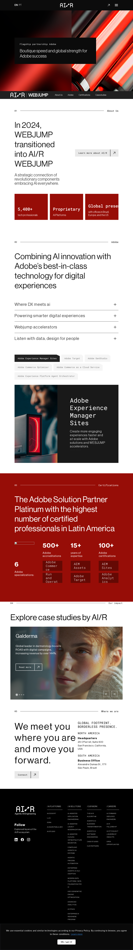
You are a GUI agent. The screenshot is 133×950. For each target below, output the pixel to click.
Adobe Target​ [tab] (72, 358)
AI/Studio (51, 831)
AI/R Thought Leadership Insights (112, 834)
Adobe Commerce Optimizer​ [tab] (33, 367)
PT (20, 5)
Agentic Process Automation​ (73, 860)
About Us (58, 95)
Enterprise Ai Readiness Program (73, 916)
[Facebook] (22, 839)
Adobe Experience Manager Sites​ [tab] (37, 358)
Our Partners (93, 846)
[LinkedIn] (16, 839)
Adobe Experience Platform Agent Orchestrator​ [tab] (46, 376)
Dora (49, 822)
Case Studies (92, 841)
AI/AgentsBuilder (54, 827)
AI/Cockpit (51, 813)
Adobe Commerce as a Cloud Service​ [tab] (78, 367)
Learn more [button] (76, 934)
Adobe (70, 95)
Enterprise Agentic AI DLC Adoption (74, 871)
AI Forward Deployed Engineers (111, 816)
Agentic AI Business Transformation (94, 824)
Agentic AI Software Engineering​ (92, 834)
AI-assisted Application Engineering (73, 816)
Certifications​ (84, 95)
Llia (49, 818)
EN (16, 5)
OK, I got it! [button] (66, 942)
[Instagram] (28, 839)
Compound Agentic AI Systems (72, 850)
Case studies (100, 95)
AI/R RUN (71, 909)
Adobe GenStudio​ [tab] (97, 358)
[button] (17, 695)
